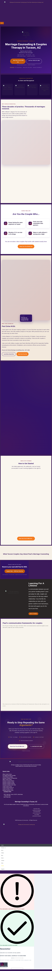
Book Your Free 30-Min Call (26, 246)
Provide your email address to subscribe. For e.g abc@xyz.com (15, 960)
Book (2, 850)
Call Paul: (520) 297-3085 (34, 60)
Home (2, 845)
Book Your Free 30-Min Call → (26, 538)
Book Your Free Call (22, 354)
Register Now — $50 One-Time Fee (15, 571)
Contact (2, 860)
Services (2, 847)
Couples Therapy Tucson (7, 786)
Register (2, 869)
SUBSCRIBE (3, 966)
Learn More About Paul (9, 354)
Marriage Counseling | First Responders (10, 778)
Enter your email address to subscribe (13, 955)
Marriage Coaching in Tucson (8, 790)
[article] (41, 813)
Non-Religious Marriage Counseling (9, 775)
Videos (2, 852)
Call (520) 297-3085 (37, 746)
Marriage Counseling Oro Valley (8, 782)
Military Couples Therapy (7, 774)
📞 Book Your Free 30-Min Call (18, 61)
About (2, 857)
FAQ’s (2, 863)
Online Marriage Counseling (8, 776)
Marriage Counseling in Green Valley (9, 784)
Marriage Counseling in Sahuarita (9, 783)
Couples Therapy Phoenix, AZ (8, 787)
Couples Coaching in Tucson (8, 788)
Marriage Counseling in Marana (8, 780)
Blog (2, 855)
